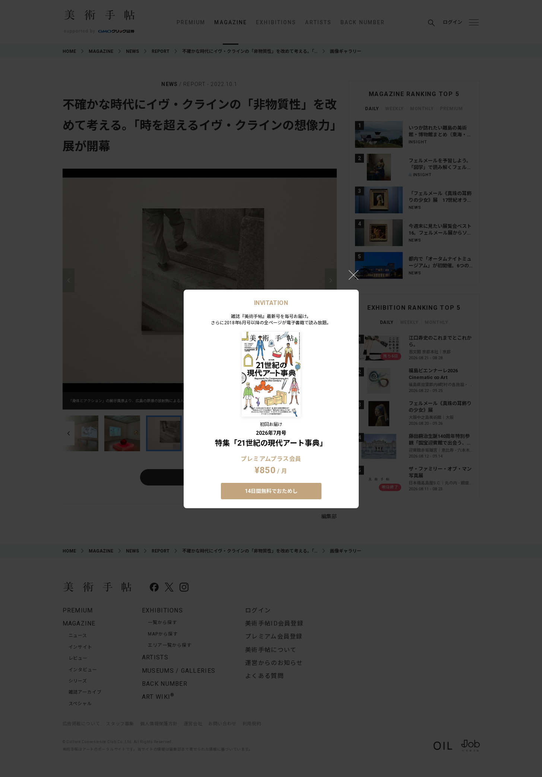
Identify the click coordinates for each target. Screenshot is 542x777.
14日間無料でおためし (271, 491)
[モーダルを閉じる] (353, 275)
